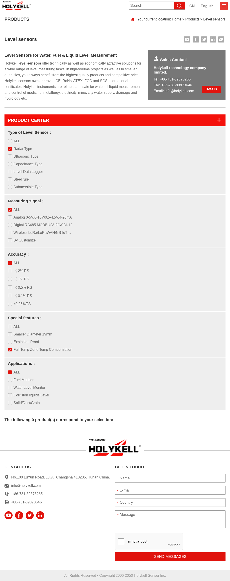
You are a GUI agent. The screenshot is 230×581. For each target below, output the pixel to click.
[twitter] (204, 39)
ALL (16, 141)
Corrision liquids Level (31, 395)
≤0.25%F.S (22, 304)
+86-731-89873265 (175, 79)
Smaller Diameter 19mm (32, 334)
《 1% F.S (21, 279)
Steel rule (21, 179)
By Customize (24, 240)
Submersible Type (27, 187)
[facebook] (196, 39)
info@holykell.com (179, 91)
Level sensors (214, 19)
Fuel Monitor (23, 380)
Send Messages (170, 556)
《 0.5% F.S (22, 287)
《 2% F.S (21, 271)
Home (176, 19)
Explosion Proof (26, 342)
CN (192, 6)
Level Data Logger (28, 172)
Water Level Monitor (29, 387)
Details (211, 89)
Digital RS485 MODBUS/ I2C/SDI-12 (42, 225)
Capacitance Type (27, 164)
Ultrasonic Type (25, 156)
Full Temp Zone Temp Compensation (42, 349)
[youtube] (187, 39)
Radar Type (22, 149)
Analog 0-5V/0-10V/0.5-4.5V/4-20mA (42, 217)
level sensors (29, 63)
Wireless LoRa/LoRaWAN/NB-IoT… (42, 233)
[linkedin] (213, 39)
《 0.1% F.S (22, 296)
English (207, 6)
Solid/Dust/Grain (26, 403)
